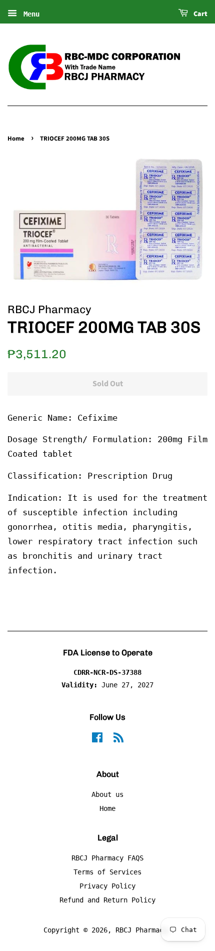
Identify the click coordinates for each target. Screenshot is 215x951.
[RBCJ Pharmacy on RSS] (118, 739)
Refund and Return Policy (108, 900)
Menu (30, 14)
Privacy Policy (108, 886)
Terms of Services (108, 872)
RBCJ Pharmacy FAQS (108, 858)
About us (108, 794)
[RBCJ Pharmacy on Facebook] (97, 739)
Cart (200, 14)
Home (16, 138)
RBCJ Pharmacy (142, 930)
